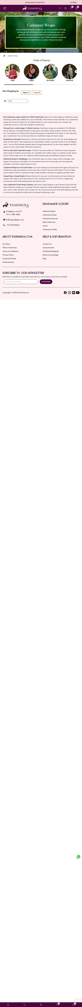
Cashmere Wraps (50, 215)
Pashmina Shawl (49, 211)
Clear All (37, 93)
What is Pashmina (10, 248)
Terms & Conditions (10, 251)
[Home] (4, 56)
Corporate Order (9, 258)
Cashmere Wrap (13, 56)
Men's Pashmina (49, 222)
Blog (44, 258)
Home (45, 226)
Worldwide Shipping (51, 251)
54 (26, 93)
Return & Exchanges (51, 255)
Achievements (8, 262)
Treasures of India (50, 229)
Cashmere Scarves (50, 218)
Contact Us (47, 244)
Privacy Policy (8, 255)
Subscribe (46, 282)
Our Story (6, 244)
